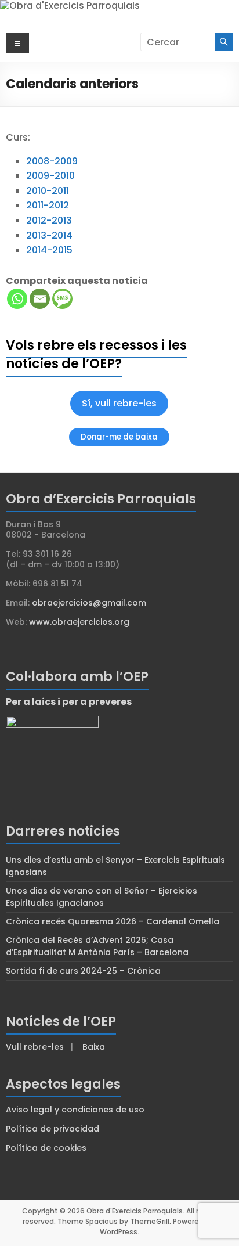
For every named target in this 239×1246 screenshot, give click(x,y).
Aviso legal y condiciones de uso (75, 1109)
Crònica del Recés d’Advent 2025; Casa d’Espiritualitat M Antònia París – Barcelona (97, 946)
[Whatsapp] (17, 299)
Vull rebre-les (35, 1047)
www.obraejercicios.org (79, 622)
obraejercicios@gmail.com (89, 602)
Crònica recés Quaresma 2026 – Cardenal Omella (112, 921)
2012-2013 (49, 220)
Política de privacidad (52, 1129)
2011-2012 (47, 205)
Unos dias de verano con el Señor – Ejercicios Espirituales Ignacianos (101, 897)
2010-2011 (47, 190)
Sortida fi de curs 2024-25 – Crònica (83, 971)
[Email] (40, 299)
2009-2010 (50, 175)
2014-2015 (49, 250)
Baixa (93, 1047)
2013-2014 (49, 235)
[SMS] (62, 299)
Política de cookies (46, 1148)
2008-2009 (52, 161)
